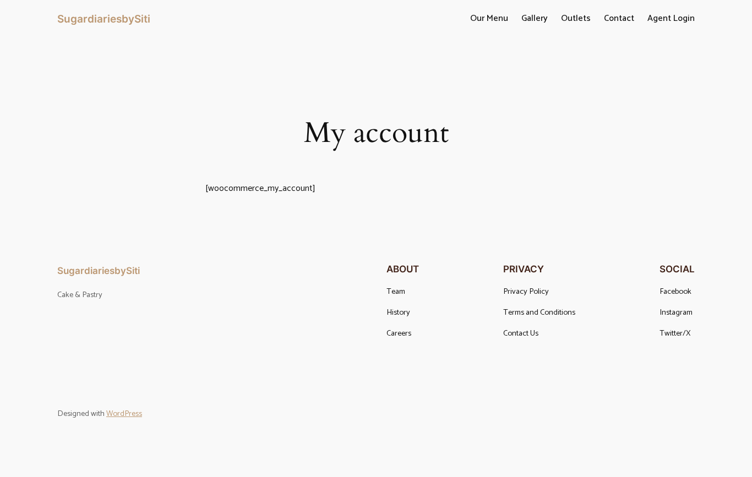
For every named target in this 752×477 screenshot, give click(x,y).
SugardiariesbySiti (103, 18)
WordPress (124, 413)
